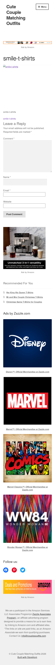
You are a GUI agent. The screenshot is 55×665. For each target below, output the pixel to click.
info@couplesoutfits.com (33, 635)
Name (7, 177)
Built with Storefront (27, 657)
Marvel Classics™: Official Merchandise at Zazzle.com (27, 488)
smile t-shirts (9, 118)
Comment (8, 138)
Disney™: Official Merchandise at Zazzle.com (27, 371)
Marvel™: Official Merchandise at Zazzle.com (27, 429)
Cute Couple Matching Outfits (15, 14)
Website (7, 201)
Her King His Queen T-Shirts (19, 292)
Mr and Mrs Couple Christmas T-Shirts (24, 297)
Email (6, 190)
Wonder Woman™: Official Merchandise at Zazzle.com (27, 549)
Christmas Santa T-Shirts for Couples (24, 301)
